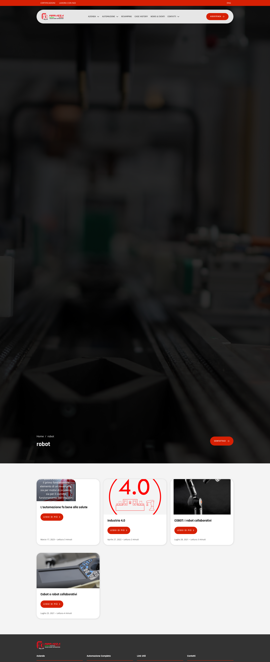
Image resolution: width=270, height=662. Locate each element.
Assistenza (215, 16)
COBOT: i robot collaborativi (193, 520)
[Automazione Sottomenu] (117, 16)
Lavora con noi (67, 3)
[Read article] (56, 489)
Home (40, 436)
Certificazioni (47, 3)
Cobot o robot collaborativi (58, 594)
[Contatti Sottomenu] (178, 16)
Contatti (171, 16)
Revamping (126, 16)
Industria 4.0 (116, 520)
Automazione (108, 16)
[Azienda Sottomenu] (98, 16)
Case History (141, 16)
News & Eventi (158, 16)
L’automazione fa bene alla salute (63, 507)
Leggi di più (50, 516)
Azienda (92, 16)
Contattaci (220, 441)
